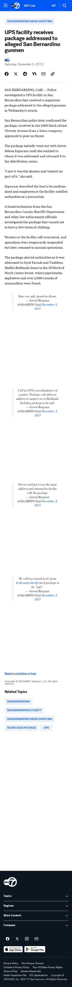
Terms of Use (10, 971)
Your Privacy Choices (32, 963)
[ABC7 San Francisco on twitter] (17, 939)
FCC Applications (38, 975)
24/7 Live (29, 6)
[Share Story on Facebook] (6, 73)
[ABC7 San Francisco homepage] (15, 5)
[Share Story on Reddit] (25, 73)
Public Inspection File (15, 975)
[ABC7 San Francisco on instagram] (27, 939)
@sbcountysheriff (26, 582)
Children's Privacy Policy (16, 967)
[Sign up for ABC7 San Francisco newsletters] (36, 939)
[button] (5, 5)
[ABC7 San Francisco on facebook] (8, 939)
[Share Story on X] (15, 73)
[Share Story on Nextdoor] (34, 73)
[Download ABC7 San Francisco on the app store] (13, 949)
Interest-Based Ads (31, 971)
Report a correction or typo (20, 673)
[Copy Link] (52, 73)
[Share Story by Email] (43, 73)
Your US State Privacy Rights (48, 967)
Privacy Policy (11, 963)
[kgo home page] (10, 882)
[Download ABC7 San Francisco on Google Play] (34, 949)
